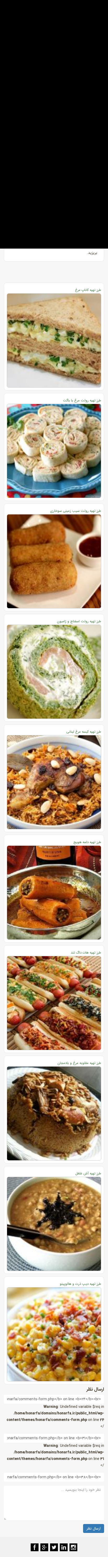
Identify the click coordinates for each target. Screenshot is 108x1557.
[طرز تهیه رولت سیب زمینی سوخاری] (54, 561)
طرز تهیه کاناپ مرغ (88, 290)
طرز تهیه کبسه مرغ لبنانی (83, 732)
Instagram (73, 1547)
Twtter (54, 1547)
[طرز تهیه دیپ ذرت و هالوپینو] (54, 1334)
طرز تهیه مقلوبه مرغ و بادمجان (79, 1063)
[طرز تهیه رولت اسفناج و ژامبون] (54, 672)
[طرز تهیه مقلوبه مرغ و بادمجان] (54, 1113)
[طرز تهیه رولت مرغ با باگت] (54, 451)
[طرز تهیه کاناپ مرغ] (54, 340)
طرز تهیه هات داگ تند (86, 952)
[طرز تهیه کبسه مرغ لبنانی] (54, 782)
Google (44, 1547)
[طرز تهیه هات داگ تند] (54, 1003)
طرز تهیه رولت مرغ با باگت (82, 400)
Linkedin (64, 1547)
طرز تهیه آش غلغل (88, 1173)
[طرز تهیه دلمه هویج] (54, 892)
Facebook (35, 1547)
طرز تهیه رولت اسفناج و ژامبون (79, 621)
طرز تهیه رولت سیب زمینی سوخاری (75, 511)
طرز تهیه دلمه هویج (87, 842)
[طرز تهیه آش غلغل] (54, 1224)
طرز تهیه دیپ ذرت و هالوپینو (80, 1284)
